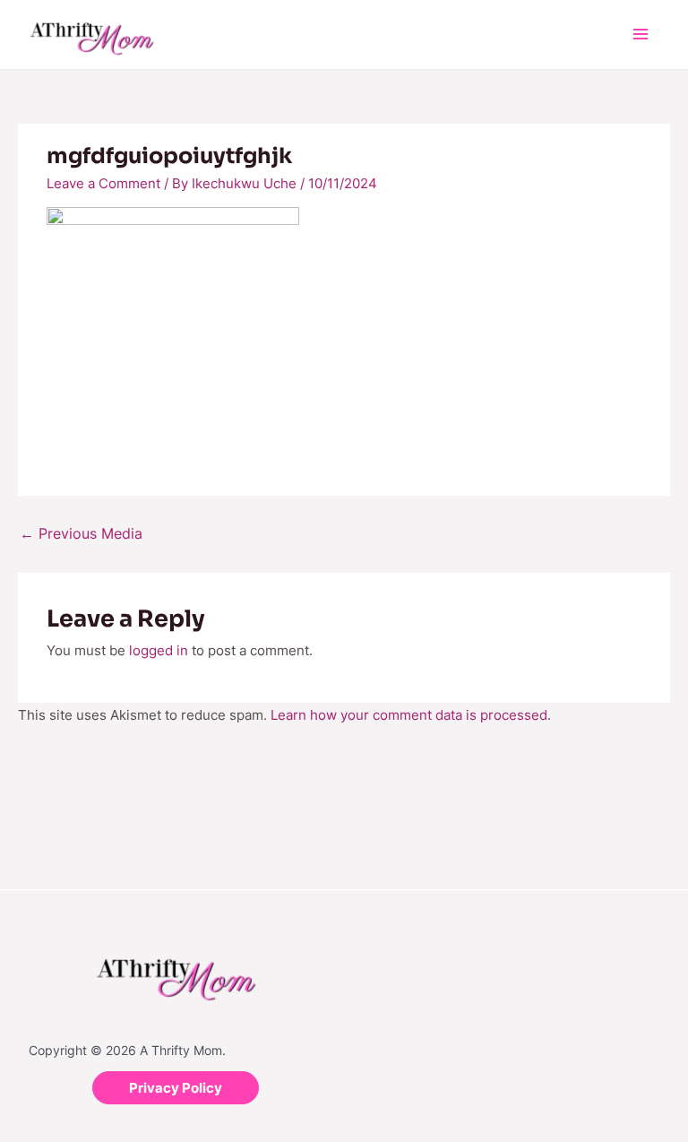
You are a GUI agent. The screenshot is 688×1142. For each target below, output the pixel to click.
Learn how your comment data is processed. (411, 714)
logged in (158, 650)
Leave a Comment (103, 183)
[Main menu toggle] (641, 34)
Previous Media (81, 533)
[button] (175, 1087)
